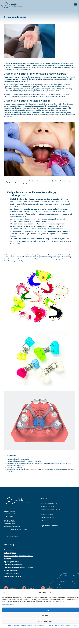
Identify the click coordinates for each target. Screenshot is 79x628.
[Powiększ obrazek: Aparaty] (73, 334)
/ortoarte (12, 588)
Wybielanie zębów (10, 570)
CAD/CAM (33, 469)
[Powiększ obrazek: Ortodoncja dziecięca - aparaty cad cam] (73, 393)
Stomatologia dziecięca (12, 576)
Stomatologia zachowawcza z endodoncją (19, 567)
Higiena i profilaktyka (11, 562)
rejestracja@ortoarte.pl (52, 509)
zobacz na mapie (12, 537)
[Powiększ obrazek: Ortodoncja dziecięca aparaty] (73, 266)
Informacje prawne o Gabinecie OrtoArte (20, 625)
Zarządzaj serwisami (8, 604)
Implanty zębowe (10, 553)
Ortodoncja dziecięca (11, 573)
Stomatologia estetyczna (13, 564)
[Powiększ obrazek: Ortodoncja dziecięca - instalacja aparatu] (73, 124)
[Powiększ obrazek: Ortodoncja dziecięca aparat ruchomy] (52, 26)
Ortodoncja (8, 550)
